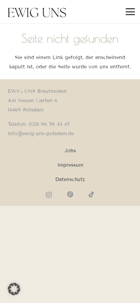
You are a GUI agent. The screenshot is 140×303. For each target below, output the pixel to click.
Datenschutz (70, 179)
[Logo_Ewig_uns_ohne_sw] (37, 11)
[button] (130, 11)
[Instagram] (49, 195)
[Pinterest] (70, 195)
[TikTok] (91, 195)
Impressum (70, 165)
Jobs (70, 151)
